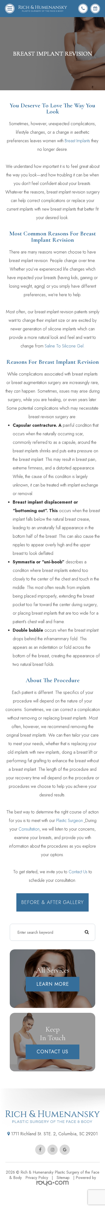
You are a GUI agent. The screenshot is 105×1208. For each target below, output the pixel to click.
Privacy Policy (36, 1177)
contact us (78, 872)
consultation (29, 829)
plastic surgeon (69, 820)
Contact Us (52, 1051)
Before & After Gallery (52, 902)
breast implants (77, 141)
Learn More (52, 984)
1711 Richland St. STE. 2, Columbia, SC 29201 (54, 1134)
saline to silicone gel (64, 346)
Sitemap (63, 1177)
